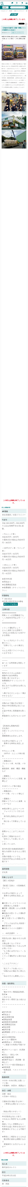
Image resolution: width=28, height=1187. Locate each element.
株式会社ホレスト (6, 32)
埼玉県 (10, 10)
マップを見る (11, 604)
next (6, 91)
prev (3, 91)
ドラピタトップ (4, 10)
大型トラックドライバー (19, 10)
